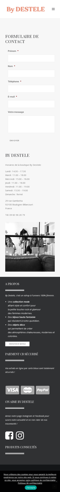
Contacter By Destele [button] (17, 344)
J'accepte (30, 487)
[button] (53, 9)
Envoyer (14, 140)
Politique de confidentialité (30, 483)
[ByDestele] (25, 9)
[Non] (56, 481)
